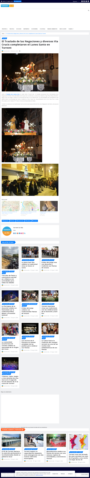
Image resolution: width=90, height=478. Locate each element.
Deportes (26, 28)
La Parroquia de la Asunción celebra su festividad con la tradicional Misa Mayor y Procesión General (9, 310)
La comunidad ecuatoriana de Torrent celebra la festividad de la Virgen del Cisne (10, 345)
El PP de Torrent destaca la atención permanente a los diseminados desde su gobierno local (11, 454)
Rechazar (63, 473)
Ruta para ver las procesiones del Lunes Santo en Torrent (9, 212)
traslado (28, 220)
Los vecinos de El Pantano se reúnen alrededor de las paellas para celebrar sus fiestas (29, 344)
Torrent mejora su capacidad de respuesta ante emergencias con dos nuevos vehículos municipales (33, 454)
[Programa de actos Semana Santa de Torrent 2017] (49, 206)
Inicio (3, 33)
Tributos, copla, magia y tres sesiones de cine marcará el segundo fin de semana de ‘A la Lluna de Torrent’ (10, 379)
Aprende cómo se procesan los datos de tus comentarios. (34, 427)
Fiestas (12, 28)
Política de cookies (39, 475)
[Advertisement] (41, 18)
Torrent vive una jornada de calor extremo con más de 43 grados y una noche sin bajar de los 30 (78, 457)
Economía (35, 28)
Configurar (70, 473)
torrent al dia (7, 51)
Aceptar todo (55, 473)
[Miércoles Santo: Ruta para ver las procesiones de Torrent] (30, 206)
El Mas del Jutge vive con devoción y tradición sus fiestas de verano (49, 265)
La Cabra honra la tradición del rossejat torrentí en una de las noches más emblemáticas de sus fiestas (50, 345)
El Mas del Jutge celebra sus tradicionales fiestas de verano (29, 310)
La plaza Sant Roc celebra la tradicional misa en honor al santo (30, 265)
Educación (63, 28)
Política (4, 28)
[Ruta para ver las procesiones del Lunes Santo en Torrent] (11, 206)
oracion (13, 220)
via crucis (35, 220)
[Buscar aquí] (88, 10)
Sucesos (18, 28)
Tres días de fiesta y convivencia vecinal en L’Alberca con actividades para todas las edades (9, 279)
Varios (71, 28)
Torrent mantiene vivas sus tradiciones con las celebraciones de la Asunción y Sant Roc (49, 309)
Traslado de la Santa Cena (12, 94)
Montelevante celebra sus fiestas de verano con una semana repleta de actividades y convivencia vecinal (56, 454)
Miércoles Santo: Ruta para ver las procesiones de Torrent (28, 212)
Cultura (42, 28)
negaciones (6, 220)
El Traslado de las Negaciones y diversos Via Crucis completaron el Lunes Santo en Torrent (26, 33)
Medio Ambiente (52, 28)
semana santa (21, 220)
